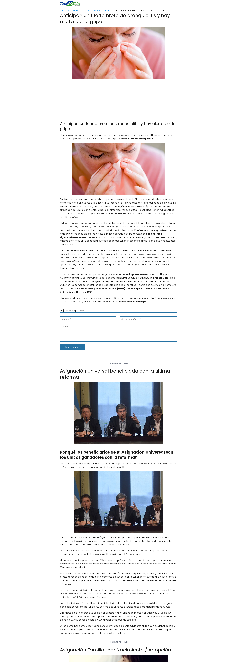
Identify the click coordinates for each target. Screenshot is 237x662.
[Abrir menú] (174, 4)
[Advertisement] (118, 99)
